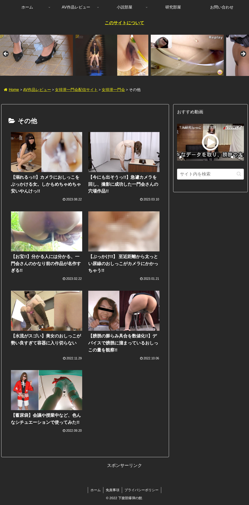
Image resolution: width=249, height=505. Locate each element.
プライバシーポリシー (141, 490)
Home (14, 89)
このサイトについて (124, 22)
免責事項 (112, 490)
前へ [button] (6, 54)
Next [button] (243, 54)
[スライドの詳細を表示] (36, 55)
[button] (239, 174)
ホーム (95, 490)
